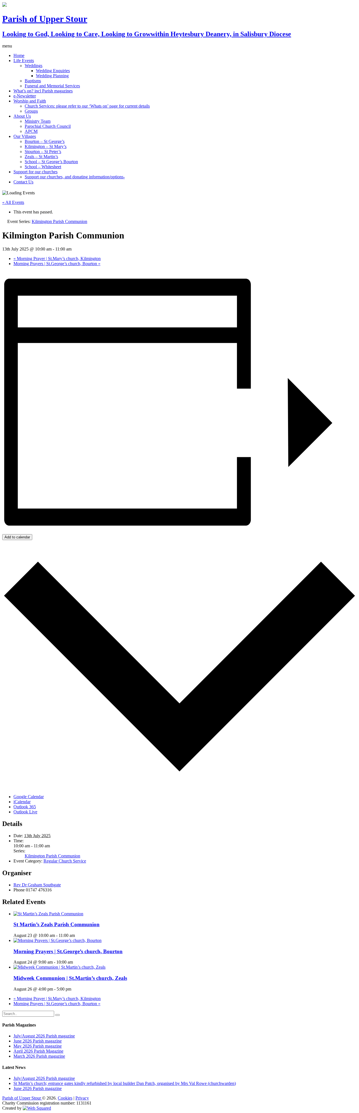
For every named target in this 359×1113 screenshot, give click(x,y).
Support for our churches (35, 171)
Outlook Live (25, 811)
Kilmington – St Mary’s (45, 146)
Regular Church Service (64, 861)
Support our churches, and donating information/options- (75, 176)
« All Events (13, 202)
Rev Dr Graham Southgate (37, 884)
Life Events (23, 60)
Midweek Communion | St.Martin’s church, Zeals (70, 978)
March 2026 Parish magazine (39, 1056)
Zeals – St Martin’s (41, 156)
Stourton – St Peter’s (43, 151)
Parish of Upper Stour (22, 1098)
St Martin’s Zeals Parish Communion (56, 924)
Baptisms (33, 80)
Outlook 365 (24, 806)
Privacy (82, 1098)
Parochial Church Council (48, 126)
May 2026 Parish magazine (37, 1046)
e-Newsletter (24, 96)
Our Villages (24, 136)
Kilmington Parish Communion (52, 855)
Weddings (33, 65)
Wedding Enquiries (53, 70)
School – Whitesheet (43, 166)
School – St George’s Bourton (51, 161)
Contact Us (23, 181)
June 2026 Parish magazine (37, 1041)
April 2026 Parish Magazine (38, 1051)
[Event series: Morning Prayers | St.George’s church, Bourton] (76, 962)
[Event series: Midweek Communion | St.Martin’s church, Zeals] (74, 989)
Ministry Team (37, 121)
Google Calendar (28, 796)
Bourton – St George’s (45, 141)
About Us (22, 116)
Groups (31, 111)
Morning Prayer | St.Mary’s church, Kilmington (57, 258)
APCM (31, 131)
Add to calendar (17, 537)
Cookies (65, 1098)
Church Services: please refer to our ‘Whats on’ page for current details (87, 106)
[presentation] (48, 913)
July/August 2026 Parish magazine (44, 1036)
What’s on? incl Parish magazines (43, 90)
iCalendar (22, 801)
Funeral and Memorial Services (52, 85)
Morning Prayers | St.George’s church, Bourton (56, 263)
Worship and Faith (29, 101)
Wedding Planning (52, 75)
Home (18, 55)
